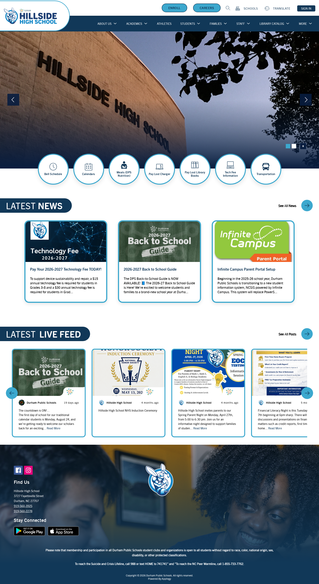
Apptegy (166, 578)
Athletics (164, 24)
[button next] (307, 393)
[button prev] (12, 393)
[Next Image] (306, 100)
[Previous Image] (13, 100)
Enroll (174, 8)
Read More (53, 428)
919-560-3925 (23, 506)
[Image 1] (288, 146)
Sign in (306, 8)
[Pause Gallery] (303, 146)
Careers (207, 8)
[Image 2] (294, 146)
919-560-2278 (23, 511)
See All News (287, 205)
